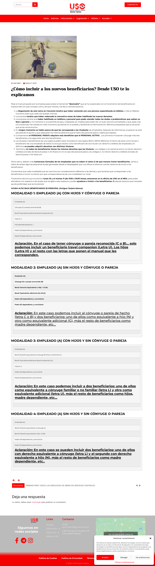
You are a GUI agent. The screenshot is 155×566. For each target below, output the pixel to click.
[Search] (34, 4)
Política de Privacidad (72, 558)
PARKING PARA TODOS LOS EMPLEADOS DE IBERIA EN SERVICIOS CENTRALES (60, 485)
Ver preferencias (143, 557)
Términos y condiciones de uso (124, 562)
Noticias (49, 525)
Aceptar (105, 557)
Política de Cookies (48, 558)
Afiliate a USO (52, 536)
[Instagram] (30, 541)
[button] (150, 538)
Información (51, 529)
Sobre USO (51, 532)
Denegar (124, 557)
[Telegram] (23, 541)
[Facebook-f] (17, 541)
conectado (36, 502)
